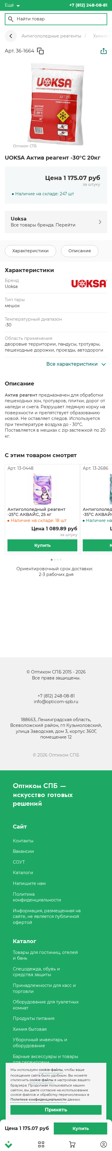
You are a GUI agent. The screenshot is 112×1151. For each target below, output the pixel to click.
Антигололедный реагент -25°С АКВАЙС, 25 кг (36, 512)
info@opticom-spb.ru (56, 701)
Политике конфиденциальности (38, 1099)
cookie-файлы (51, 1070)
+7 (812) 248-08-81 (56, 696)
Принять (56, 1110)
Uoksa (11, 286)
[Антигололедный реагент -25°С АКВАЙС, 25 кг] (42, 489)
